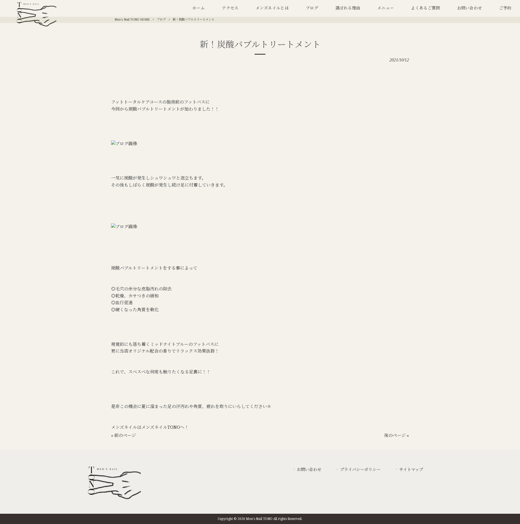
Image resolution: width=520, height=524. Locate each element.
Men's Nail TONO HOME (132, 19)
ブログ (161, 19)
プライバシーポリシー (360, 469)
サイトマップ (411, 469)
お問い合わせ (309, 469)
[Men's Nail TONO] (114, 499)
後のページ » (396, 435)
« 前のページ (123, 435)
